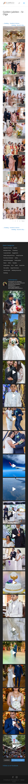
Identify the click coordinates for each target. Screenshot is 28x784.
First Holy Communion (8, 258)
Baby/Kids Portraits (7, 248)
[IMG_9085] (14, 219)
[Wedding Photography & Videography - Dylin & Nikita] (14, 652)
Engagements (15, 253)
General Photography (8, 260)
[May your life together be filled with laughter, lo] (14, 302)
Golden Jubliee (17, 260)
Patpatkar (15, 263)
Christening (14, 250)
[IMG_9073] (14, 138)
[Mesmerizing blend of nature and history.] (14, 325)
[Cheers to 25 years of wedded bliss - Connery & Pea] (14, 512)
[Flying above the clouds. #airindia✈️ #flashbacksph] (14, 465)
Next (23, 221)
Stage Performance (14, 268)
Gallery (16, 258)
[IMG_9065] (14, 106)
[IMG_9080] (14, 171)
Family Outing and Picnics (9, 255)
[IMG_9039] (14, 42)
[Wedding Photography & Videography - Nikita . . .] (14, 699)
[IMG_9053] (14, 74)
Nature (4, 263)
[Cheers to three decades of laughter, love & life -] (14, 419)
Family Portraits (19, 255)
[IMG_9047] (14, 58)
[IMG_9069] (14, 122)
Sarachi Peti (21, 265)
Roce (12, 265)
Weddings (5, 273)
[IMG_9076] (14, 154)
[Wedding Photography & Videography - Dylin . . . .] (14, 723)
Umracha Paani (6, 270)
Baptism (15, 248)
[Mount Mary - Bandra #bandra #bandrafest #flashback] (14, 746)
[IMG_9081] (14, 187)
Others (9, 263)
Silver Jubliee (6, 268)
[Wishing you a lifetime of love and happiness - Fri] (14, 348)
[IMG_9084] (14, 203)
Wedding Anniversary (16, 270)
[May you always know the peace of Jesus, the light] (14, 395)
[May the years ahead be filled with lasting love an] (14, 372)
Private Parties (6, 265)
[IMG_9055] (14, 90)
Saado (16, 265)
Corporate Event (7, 253)
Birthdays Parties (7, 250)
